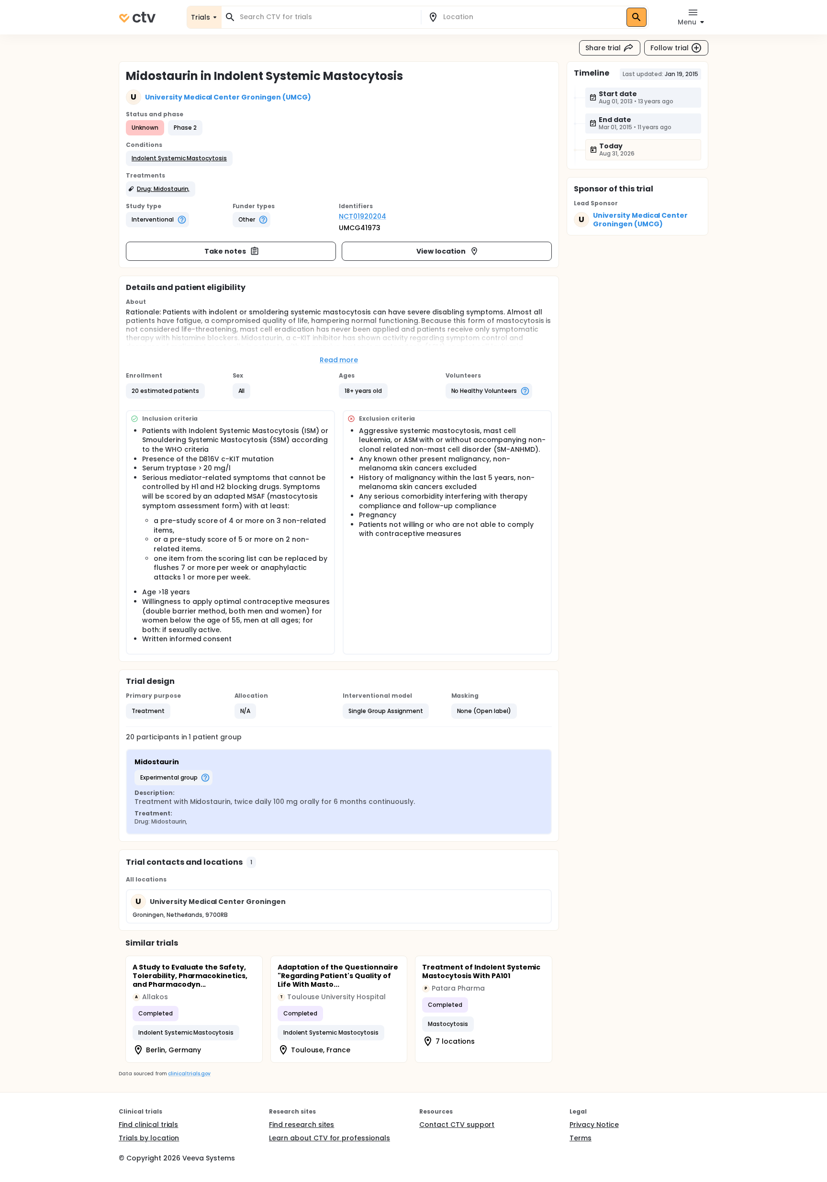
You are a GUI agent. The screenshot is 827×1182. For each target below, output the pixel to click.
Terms (581, 1138)
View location (441, 251)
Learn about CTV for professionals (329, 1138)
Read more (339, 360)
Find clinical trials (148, 1124)
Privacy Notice (594, 1124)
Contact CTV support (456, 1124)
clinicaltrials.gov (189, 1073)
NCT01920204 (362, 216)
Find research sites (301, 1124)
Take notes (225, 251)
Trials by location (149, 1138)
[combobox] (327, 17)
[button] (179, 158)
